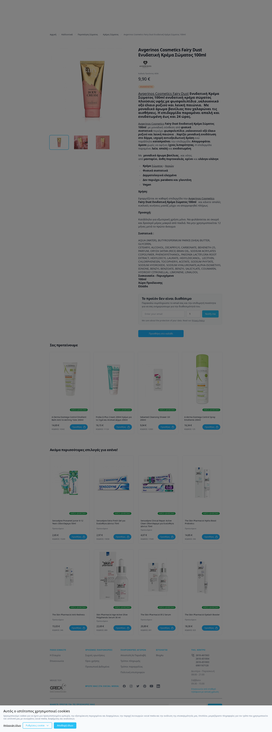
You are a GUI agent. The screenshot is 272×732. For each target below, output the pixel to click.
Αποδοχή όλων (65, 725)
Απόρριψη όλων (12, 725)
